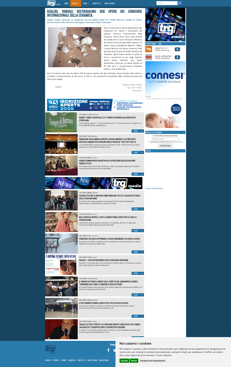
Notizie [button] (75, 3)
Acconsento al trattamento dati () (166, 142)
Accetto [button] (124, 361)
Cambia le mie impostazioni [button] (152, 361)
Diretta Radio (110, 3)
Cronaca (95, 236)
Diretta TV (97, 3)
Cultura (94, 158)
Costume (95, 115)
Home (67, 3)
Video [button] (85, 3)
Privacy (56, 360)
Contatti (48, 360)
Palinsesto (72, 360)
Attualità (94, 136)
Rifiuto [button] (134, 361)
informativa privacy (176, 142)
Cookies (63, 360)
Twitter (58, 87)
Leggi (136, 131)
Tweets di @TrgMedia (154, 188)
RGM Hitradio (104, 360)
